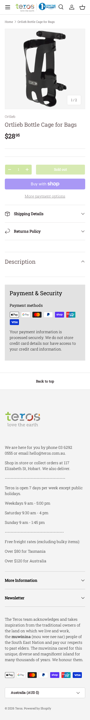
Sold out (60, 169)
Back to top (45, 381)
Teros (19, 708)
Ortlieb (10, 116)
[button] (82, 7)
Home (9, 22)
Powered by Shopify (37, 708)
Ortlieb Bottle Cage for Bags (36, 22)
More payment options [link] (45, 196)
